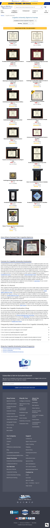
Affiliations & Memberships (14, 447)
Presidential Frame (5, 274)
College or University (24, 401)
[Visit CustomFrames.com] (34, 1)
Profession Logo (23, 412)
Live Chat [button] (28, 477)
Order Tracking (30, 444)
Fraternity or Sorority (24, 421)
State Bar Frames (11, 411)
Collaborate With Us (12, 464)
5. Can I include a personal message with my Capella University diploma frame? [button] (21, 337)
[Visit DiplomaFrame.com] (16, 1)
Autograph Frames (12, 422)
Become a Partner (11, 469)
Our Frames (46, 11)
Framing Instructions (31, 452)
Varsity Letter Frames (12, 416)
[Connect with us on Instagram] (23, 502)
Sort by (20, 23)
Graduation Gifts (23, 423)
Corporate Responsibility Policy (15, 455)
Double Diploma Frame (13, 295)
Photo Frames (10, 425)
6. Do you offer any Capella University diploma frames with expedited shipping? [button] (21, 339)
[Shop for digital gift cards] (25, 363)
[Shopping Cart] (45, 7)
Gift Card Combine (31, 466)
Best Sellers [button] (2, 11)
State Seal (22, 415)
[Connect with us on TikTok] (20, 502)
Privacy (16, 522)
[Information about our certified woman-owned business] (36, 512)
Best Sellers (27, 317)
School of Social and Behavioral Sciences (13, 352)
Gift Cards (9, 427)
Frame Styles (35, 419)
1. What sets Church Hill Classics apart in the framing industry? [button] (16, 327)
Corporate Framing (12, 472)
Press (8, 444)
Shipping (28, 447)
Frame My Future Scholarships (14, 461)
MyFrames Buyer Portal (32, 469)
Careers (9, 441)
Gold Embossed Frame (30, 274)
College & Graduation (14, 11)
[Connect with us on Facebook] (17, 502)
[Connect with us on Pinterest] (29, 502)
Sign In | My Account (31, 441)
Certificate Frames (12, 404)
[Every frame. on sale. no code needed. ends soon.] (25, 3)
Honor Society (23, 418)
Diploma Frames (11, 401)
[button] (4, 247)
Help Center (29, 486)
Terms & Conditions (25, 522)
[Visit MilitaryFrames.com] (25, 1)
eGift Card (25, 368)
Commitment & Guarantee (36, 423)
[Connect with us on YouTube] (26, 502)
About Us (9, 438)
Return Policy (29, 450)
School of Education (8, 350)
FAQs (27, 455)
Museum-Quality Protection (36, 411)
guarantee (37, 281)
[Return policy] (25, 512)
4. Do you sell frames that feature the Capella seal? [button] (14, 335)
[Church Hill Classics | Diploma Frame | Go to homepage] (7, 7)
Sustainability (35, 427)
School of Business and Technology (25, 315)
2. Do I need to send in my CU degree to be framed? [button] (14, 330)
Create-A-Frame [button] (35, 11)
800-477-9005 (30, 480)
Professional (26, 11)
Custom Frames (11, 413)
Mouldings (35, 402)
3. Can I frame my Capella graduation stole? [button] (12, 332)
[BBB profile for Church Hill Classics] (14, 512)
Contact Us (29, 438)
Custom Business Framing (13, 475)
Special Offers (29, 461)
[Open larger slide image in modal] (13, 247)
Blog (8, 450)
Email (27, 475)
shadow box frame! (17, 321)
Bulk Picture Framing (12, 477)
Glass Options (36, 408)
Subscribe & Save (30, 458)
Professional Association (22, 408)
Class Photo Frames (12, 419)
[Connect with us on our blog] (32, 502)
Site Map (34, 522)
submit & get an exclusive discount (25, 387)
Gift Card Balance (30, 464)
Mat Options (35, 405)
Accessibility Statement (13, 452)
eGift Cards (23, 305)
